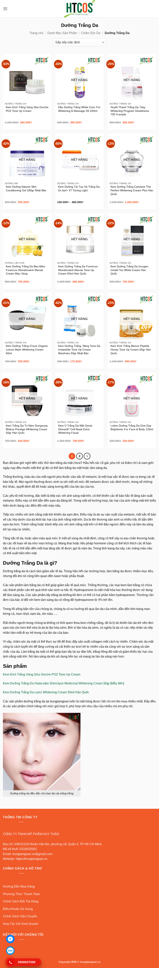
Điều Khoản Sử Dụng (18, 909)
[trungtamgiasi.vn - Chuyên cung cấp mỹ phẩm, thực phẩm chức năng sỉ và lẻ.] (79, 8)
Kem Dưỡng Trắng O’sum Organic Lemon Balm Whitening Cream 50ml (27, 349)
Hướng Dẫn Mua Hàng (19, 886)
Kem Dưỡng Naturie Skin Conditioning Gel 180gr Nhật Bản (26, 188)
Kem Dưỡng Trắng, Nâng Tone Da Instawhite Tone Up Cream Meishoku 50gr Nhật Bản (79, 349)
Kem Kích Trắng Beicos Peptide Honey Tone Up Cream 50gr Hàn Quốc (131, 349)
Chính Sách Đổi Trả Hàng (20, 901)
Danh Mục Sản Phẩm (62, 33)
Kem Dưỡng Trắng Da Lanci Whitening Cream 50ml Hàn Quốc (46, 692)
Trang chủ (36, 33)
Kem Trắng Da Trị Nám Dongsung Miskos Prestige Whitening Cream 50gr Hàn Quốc (27, 429)
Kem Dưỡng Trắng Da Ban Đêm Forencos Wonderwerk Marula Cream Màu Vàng (25, 270)
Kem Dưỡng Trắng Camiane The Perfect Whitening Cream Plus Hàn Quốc (132, 190)
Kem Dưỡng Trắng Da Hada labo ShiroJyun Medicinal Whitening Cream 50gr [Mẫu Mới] (63, 683)
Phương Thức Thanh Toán (21, 894)
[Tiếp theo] (87, 456)
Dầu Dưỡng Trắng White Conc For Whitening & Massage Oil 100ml (79, 109)
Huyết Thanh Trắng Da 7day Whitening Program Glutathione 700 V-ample (130, 111)
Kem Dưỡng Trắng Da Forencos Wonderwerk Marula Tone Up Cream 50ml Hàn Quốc (78, 270)
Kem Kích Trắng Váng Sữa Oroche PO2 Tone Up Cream (27, 109)
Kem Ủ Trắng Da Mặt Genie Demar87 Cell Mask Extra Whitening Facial (75, 429)
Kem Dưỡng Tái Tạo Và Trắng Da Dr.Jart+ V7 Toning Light (79, 188)
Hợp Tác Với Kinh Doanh (20, 923)
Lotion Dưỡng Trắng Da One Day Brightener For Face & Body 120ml (132, 427)
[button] (5, 8)
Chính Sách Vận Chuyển (20, 916)
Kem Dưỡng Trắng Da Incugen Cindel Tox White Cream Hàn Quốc (129, 270)
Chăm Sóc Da (90, 33)
